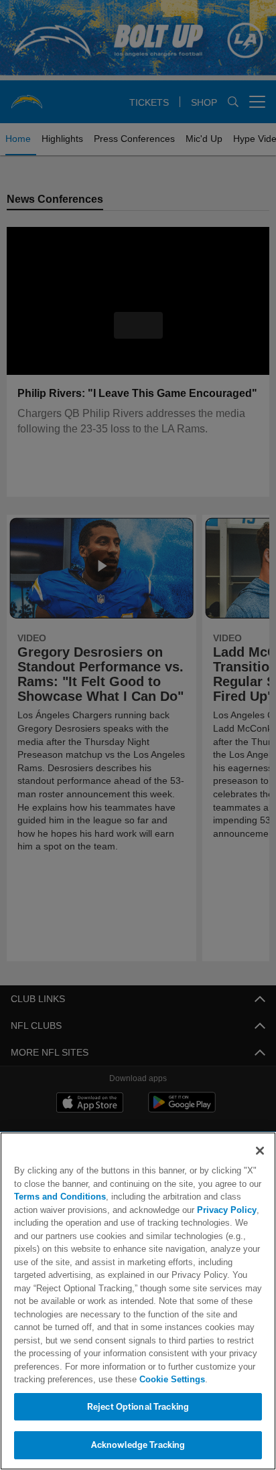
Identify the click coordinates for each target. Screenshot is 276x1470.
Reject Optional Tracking (138, 1406)
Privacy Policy (196, 1209)
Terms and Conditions (59, 1196)
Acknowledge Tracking (138, 1444)
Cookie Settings (134, 1379)
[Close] (260, 1150)
